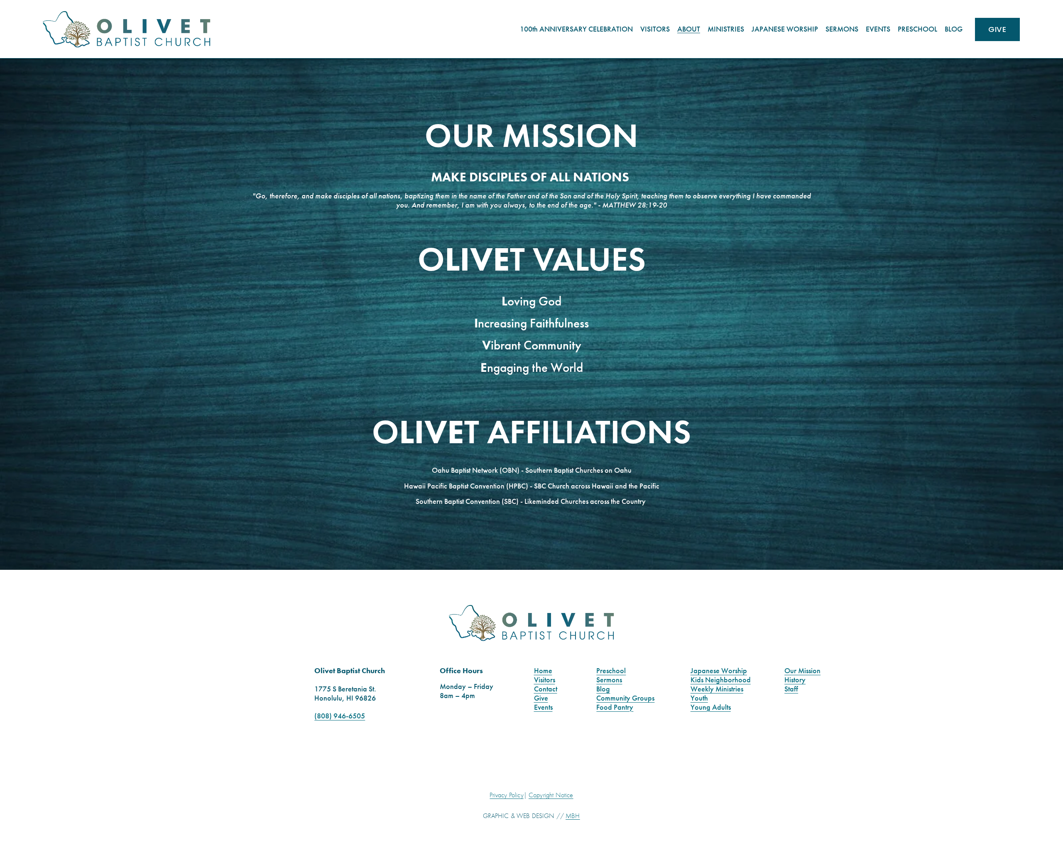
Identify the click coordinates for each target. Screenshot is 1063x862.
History (795, 680)
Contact (545, 689)
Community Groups (625, 698)
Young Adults (711, 707)
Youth (699, 698)
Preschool (611, 671)
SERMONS (841, 29)
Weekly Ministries (717, 689)
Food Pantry (614, 707)
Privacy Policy (506, 795)
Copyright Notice (551, 795)
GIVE (997, 29)
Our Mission (802, 671)
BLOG (954, 29)
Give (541, 698)
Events (543, 707)
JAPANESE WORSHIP (785, 29)
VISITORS (655, 29)
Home (543, 671)
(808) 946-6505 (339, 716)
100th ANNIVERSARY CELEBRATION (576, 29)
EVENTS (878, 29)
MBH (573, 816)
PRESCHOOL (917, 29)
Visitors (544, 680)
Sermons (609, 680)
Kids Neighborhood (721, 680)
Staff (791, 689)
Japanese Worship (719, 671)
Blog (603, 689)
